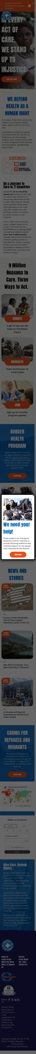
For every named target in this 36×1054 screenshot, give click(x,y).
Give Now (18, 554)
